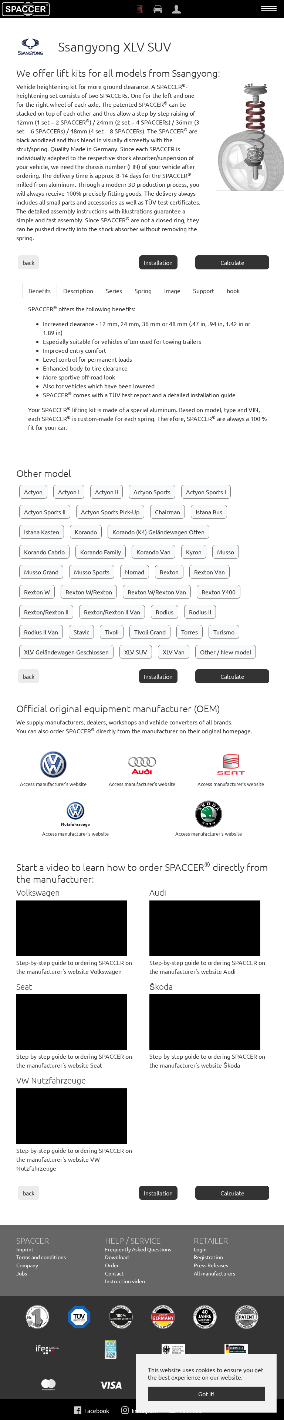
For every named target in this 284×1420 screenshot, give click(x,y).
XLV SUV (135, 652)
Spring (143, 290)
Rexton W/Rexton (88, 591)
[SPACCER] (26, 9)
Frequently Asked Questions (138, 1249)
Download (117, 1257)
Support (203, 290)
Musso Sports (91, 571)
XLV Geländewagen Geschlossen (66, 652)
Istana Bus (209, 511)
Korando (86, 531)
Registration (208, 1257)
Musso (225, 551)
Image (172, 290)
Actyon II (106, 491)
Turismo (223, 632)
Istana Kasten (41, 531)
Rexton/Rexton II (46, 612)
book (233, 290)
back (28, 262)
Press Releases (211, 1265)
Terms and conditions (41, 1257)
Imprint (25, 1249)
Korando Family (100, 551)
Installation (158, 262)
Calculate (232, 262)
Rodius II (200, 612)
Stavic (81, 632)
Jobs (21, 1273)
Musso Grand (41, 571)
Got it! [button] (206, 1393)
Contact (114, 1273)
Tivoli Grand (150, 632)
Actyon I (69, 491)
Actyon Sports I (206, 491)
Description (78, 290)
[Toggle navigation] (269, 8)
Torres (189, 632)
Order (112, 1265)
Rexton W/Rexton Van (157, 591)
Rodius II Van (41, 632)
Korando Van (153, 551)
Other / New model (225, 652)
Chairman (167, 511)
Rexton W (37, 591)
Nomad (134, 571)
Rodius (164, 612)
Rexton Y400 (219, 591)
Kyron (194, 551)
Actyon (33, 491)
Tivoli (112, 632)
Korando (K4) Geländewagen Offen (158, 531)
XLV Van (174, 652)
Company (27, 1265)
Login (200, 1249)
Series (114, 290)
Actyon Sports (151, 491)
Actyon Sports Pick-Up (110, 511)
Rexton (169, 571)
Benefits (39, 290)
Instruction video (125, 1281)
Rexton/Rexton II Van (112, 612)
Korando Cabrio (44, 551)
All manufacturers (214, 1273)
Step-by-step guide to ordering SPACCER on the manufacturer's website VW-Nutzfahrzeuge (74, 1159)
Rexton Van (209, 571)
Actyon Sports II (44, 511)
